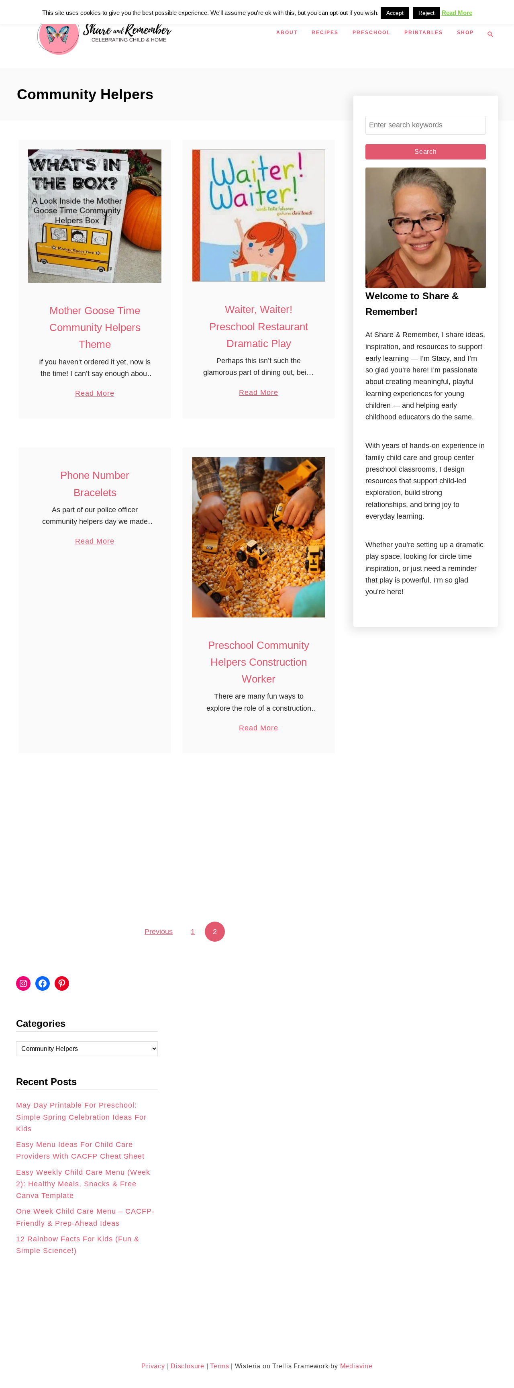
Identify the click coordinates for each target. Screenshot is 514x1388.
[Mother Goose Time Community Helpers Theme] (94, 216)
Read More (94, 394)
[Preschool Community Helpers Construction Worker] (258, 537)
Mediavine (356, 1366)
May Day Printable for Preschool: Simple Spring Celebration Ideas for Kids (81, 1117)
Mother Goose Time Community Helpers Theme (95, 328)
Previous (159, 932)
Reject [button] (426, 13)
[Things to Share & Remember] (144, 34)
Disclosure (186, 1366)
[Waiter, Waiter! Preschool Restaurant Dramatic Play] (258, 215)
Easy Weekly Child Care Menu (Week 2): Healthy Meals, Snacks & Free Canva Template (83, 1184)
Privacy (153, 1366)
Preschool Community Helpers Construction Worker (258, 662)
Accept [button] (395, 13)
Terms (219, 1366)
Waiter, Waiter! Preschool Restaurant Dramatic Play (258, 326)
